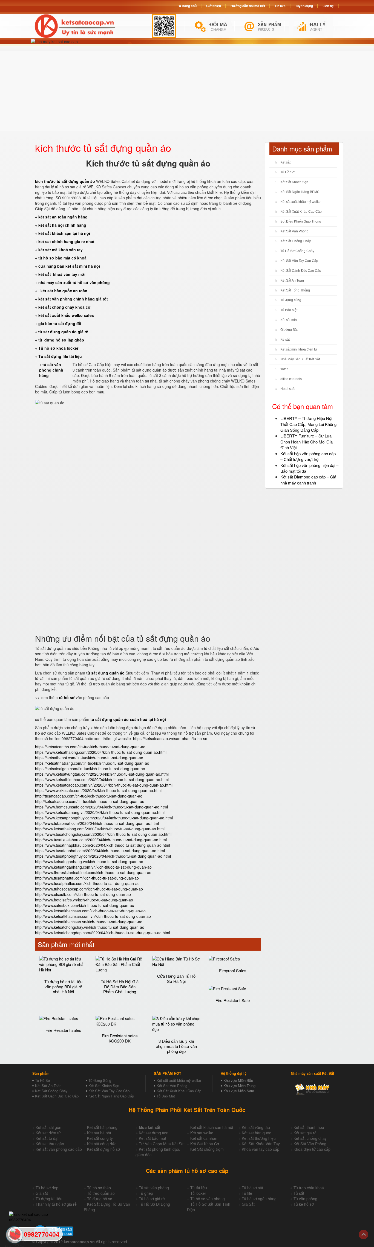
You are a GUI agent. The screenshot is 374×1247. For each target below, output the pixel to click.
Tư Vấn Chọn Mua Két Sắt (162, 1143)
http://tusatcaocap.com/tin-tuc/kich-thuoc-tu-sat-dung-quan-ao (88, 796)
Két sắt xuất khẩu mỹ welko (300, 202)
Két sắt (285, 162)
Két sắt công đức (101, 1143)
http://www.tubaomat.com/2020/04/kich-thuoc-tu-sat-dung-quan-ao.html (97, 823)
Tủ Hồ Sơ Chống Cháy (297, 251)
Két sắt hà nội (99, 1132)
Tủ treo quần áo (101, 1193)
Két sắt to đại (47, 1138)
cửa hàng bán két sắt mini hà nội (69, 266)
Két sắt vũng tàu (256, 1127)
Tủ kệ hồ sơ (304, 1204)
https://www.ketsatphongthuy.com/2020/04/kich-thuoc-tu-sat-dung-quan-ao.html (104, 817)
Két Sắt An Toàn (292, 280)
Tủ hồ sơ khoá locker (58, 348)
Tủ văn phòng (305, 1198)
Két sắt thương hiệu (259, 1138)
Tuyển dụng (304, 5)
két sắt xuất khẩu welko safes (66, 315)
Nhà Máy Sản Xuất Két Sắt (300, 359)
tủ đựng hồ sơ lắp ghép (61, 340)
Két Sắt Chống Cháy (295, 241)
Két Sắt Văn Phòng (294, 231)
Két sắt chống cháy (310, 1138)
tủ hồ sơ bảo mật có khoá (62, 258)
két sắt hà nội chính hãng (62, 225)
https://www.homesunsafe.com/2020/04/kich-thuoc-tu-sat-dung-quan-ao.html (101, 807)
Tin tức (280, 5)
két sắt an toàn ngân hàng (63, 217)
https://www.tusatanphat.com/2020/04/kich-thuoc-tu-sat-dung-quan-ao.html (100, 850)
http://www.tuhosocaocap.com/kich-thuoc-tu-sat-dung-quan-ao (89, 889)
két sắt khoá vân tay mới (61, 274)
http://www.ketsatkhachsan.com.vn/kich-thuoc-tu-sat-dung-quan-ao (93, 916)
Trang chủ (189, 5)
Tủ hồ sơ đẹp (47, 1187)
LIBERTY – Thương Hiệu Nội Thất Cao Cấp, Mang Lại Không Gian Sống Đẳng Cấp (308, 424)
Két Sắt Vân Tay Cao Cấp (299, 261)
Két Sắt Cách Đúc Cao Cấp (57, 1096)
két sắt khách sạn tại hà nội (64, 233)
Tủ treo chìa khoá (309, 1187)
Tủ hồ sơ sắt (252, 1187)
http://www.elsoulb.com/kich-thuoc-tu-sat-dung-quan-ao (83, 894)
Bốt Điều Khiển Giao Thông (300, 221)
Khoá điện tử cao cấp (312, 1149)
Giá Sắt (248, 1204)
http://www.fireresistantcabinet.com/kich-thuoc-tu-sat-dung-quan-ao (93, 872)
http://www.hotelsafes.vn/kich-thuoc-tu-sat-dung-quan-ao (84, 900)
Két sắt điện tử (48, 1132)
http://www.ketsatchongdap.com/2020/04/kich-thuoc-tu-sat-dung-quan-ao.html (102, 932)
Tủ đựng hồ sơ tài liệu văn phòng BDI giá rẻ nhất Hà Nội (63, 986)
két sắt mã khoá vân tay (60, 249)
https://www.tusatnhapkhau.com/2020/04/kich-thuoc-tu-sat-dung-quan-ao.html (102, 845)
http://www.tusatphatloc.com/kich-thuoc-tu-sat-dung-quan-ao (87, 883)
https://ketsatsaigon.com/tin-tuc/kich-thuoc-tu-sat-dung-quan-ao (90, 768)
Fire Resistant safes (63, 1030)
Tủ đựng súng (290, 300)
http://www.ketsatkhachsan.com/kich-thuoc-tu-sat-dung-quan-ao (90, 910)
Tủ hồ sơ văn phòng (207, 1198)
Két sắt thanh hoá (309, 1127)
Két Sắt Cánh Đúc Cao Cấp (300, 271)
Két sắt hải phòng (102, 1127)
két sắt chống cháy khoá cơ (64, 307)
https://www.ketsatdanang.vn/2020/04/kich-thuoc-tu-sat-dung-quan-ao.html (100, 812)
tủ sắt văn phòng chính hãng (51, 370)
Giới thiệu (213, 5)
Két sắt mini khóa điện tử (298, 349)
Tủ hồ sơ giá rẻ (152, 1198)
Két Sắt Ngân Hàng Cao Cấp (111, 1096)
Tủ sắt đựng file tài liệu (60, 356)
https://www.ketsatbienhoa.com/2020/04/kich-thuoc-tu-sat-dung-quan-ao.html (102, 779)
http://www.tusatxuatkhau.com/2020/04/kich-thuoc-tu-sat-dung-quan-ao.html (101, 839)
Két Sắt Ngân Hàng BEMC (300, 192)
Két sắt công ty (100, 1138)
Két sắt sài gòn (48, 1127)
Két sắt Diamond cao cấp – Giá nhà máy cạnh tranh (308, 479)
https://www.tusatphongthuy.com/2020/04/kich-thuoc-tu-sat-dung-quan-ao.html (103, 856)
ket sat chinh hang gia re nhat (66, 241)
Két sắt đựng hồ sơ (103, 1149)
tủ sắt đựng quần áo (105, 673)
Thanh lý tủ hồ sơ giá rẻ (56, 1204)
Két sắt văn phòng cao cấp (59, 1149)
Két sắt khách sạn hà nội (211, 1127)
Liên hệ (328, 5)
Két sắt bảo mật (152, 1138)
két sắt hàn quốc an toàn (63, 290)
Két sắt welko (201, 1132)
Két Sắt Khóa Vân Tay (261, 1143)
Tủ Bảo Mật (288, 310)
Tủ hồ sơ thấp (99, 1187)
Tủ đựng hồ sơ (99, 1198)
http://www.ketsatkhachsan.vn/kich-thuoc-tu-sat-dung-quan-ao (88, 921)
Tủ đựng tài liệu (49, 1198)
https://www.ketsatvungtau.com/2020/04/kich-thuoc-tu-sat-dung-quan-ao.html (102, 774)
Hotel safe (287, 389)
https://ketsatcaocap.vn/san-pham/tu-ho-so (170, 738)
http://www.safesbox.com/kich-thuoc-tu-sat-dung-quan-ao (84, 905)
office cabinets (291, 379)
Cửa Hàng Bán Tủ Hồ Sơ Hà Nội (176, 978)
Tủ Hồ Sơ (287, 172)
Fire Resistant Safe (232, 1000)
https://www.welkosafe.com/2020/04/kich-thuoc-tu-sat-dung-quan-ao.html (98, 790)
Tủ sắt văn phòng (154, 1187)
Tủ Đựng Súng (99, 1080)
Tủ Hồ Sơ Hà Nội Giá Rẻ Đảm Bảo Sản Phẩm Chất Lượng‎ (120, 986)
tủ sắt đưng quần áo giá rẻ (63, 331)
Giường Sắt (289, 330)
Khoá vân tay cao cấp (260, 1149)
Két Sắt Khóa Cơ (204, 1143)
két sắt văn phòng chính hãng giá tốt (73, 299)
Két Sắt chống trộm (207, 1149)
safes (284, 369)
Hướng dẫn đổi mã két (248, 5)
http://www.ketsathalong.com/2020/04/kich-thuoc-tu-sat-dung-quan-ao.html (100, 828)
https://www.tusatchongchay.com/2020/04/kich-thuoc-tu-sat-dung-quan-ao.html (103, 834)
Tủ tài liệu (198, 1187)
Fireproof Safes (232, 970)
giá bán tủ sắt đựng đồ (59, 323)
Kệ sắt (285, 339)
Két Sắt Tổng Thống (295, 290)
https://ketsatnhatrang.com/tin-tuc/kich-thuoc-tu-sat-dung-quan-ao (92, 763)
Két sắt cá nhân (203, 1138)
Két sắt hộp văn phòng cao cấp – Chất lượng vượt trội (308, 456)
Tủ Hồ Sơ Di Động (154, 1204)
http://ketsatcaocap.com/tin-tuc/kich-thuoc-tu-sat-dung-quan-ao (89, 801)
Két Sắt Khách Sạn (294, 182)
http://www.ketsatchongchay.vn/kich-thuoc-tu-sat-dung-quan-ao (89, 927)
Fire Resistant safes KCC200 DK (120, 1038)
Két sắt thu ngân (50, 1143)
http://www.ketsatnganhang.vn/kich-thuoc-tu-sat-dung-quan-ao (89, 861)
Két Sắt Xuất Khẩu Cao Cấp (301, 212)
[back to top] (363, 1234)
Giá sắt (42, 1193)
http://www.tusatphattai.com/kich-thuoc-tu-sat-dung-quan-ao (87, 878)
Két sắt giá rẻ (305, 1132)
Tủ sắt (299, 1193)
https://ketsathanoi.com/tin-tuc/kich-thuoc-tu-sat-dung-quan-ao (89, 757)
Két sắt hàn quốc (256, 1132)
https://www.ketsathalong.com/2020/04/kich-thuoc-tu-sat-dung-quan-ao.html (100, 752)
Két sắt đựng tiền (153, 1132)
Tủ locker (198, 1193)
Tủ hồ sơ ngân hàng (259, 1198)
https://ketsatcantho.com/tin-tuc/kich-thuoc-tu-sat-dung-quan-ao (90, 746)
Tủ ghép (146, 1193)
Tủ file (247, 1193)
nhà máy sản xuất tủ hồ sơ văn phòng (74, 282)
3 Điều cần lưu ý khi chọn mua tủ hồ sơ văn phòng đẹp (176, 1046)
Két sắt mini (289, 320)
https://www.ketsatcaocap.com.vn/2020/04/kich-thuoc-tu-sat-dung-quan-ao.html (103, 785)
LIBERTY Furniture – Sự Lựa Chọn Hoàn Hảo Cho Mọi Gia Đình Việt (306, 441)
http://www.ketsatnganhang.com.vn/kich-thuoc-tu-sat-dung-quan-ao (93, 867)
